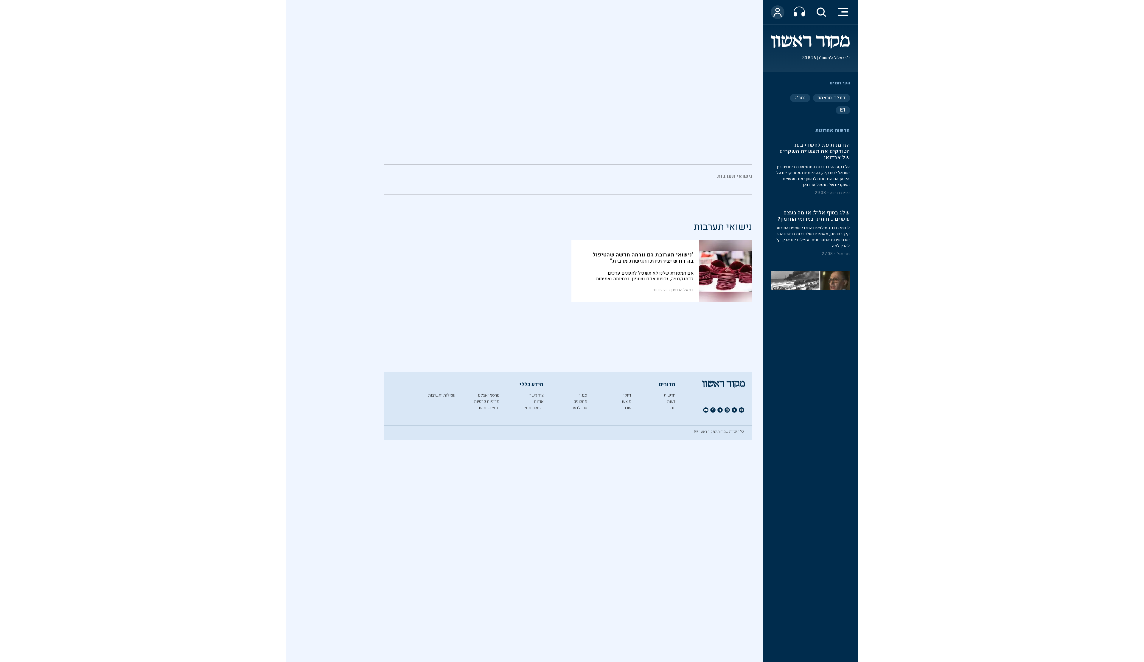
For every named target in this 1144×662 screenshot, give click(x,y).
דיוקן (627, 395)
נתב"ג (800, 97)
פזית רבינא (840, 193)
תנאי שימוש (489, 408)
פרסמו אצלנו (488, 395)
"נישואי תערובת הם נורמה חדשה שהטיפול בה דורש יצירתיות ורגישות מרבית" (643, 258)
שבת (627, 408)
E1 (843, 110)
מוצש (626, 401)
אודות (538, 401)
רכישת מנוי (534, 408)
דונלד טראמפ (831, 97)
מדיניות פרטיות (486, 401)
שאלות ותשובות (441, 395)
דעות (671, 401)
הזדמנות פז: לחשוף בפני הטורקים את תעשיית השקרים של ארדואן (814, 151)
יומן (672, 408)
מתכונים (580, 401)
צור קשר (536, 395)
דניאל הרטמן (682, 290)
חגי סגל (843, 254)
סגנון (583, 395)
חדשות (669, 395)
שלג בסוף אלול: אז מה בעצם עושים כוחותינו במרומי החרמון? (814, 216)
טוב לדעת (579, 408)
